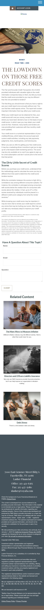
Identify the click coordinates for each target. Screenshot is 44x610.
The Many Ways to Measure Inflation (22, 331)
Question (5, 270)
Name (5, 246)
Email (5, 258)
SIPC (3, 550)
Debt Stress (22, 422)
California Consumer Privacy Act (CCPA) (28, 532)
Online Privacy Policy (8, 601)
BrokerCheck (11, 499)
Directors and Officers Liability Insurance (22, 376)
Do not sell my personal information (19, 536)
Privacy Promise (21, 601)
